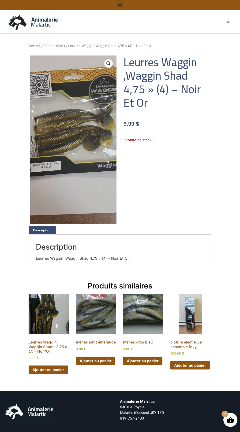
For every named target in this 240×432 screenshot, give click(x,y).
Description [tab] (42, 230)
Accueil (34, 46)
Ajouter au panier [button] (48, 369)
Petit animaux (54, 46)
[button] (120, 4)
